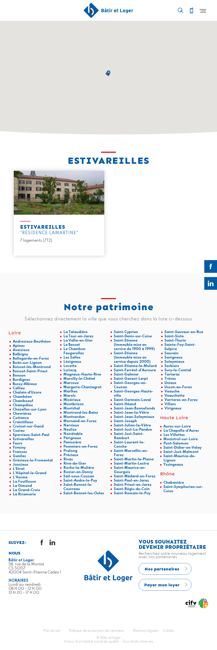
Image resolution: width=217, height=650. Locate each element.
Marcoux (71, 383)
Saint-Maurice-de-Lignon (179, 458)
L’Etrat (19, 469)
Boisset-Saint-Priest (30, 371)
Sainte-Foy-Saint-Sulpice (180, 347)
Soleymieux (174, 362)
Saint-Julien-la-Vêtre (132, 425)
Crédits (168, 631)
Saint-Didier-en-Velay (182, 448)
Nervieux (71, 425)
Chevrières (22, 414)
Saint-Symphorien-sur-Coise (183, 489)
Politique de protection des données (96, 631)
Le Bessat (71, 345)
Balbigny (20, 354)
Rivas (68, 459)
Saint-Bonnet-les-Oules (83, 493)
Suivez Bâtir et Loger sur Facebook (210, 266)
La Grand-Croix (26, 490)
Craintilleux (23, 422)
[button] (108, 73)
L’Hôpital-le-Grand (29, 473)
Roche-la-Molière (78, 468)
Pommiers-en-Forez (80, 446)
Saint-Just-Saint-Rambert (129, 436)
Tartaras (172, 374)
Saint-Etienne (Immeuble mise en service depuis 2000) (132, 358)
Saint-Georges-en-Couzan (130, 385)
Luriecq (69, 370)
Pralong (70, 451)
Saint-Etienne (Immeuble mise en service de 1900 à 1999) (134, 345)
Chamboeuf (23, 401)
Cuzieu (19, 431)
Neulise (70, 429)
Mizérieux (72, 400)
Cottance (21, 418)
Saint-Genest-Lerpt (131, 379)
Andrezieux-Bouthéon (32, 341)
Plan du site (51, 631)
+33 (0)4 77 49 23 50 (191, 10)
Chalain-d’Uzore (27, 392)
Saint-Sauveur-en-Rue (183, 332)
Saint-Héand (125, 404)
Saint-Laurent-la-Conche (129, 444)
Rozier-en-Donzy (78, 472)
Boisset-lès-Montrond (32, 367)
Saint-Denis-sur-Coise (133, 336)
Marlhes (70, 391)
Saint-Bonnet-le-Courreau (77, 487)
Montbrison (73, 404)
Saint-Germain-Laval (132, 400)
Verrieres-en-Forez (181, 400)
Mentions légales (146, 631)
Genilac (19, 456)
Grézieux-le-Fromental (33, 460)
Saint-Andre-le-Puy (80, 480)
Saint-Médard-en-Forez (135, 476)
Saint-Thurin (175, 340)
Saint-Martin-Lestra (131, 463)
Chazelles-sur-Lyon (29, 409)
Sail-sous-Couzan (78, 476)
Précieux (70, 455)
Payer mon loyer (161, 584)
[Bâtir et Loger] (108, 10)
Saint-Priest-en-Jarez (133, 485)
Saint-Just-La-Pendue (133, 429)
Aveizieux (21, 350)
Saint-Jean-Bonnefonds (134, 408)
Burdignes (21, 380)
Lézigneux (72, 362)
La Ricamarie (24, 494)
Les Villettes (174, 435)
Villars (170, 404)
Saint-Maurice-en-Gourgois (130, 470)
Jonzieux (20, 464)
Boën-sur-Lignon (27, 363)
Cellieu (19, 388)
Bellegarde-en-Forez (31, 358)
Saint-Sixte (174, 336)
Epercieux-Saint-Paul (31, 435)
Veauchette (174, 396)
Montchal (71, 408)
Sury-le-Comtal (177, 370)
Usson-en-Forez (178, 387)
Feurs (17, 443)
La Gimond (22, 486)
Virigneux (172, 408)
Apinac (19, 346)
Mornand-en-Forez (80, 421)
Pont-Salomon (175, 443)
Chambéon (22, 397)
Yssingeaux (173, 464)
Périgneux (72, 438)
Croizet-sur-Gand (28, 426)
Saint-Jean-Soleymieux (134, 417)
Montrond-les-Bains (80, 413)
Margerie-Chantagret (82, 387)
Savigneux (173, 357)
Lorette (70, 366)
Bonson (19, 375)
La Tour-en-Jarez (78, 336)
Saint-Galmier (126, 374)
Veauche (171, 391)
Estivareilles (23, 439)
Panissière (72, 442)
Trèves (170, 379)
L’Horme (20, 477)
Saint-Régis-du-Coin (132, 489)
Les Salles (72, 357)
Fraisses (20, 452)
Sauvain (171, 353)
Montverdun (74, 417)
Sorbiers (171, 366)
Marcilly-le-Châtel (79, 379)
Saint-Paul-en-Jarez (131, 480)
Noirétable (73, 434)
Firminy (19, 448)
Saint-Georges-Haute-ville (133, 394)
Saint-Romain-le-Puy (132, 493)
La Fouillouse (24, 481)
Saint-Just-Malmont (181, 452)
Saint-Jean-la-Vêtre (131, 413)
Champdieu (23, 405)
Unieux (170, 383)
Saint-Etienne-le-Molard (135, 366)
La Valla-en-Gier (78, 340)
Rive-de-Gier (74, 463)
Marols (69, 396)
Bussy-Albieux (25, 384)
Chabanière (173, 483)
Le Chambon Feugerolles (74, 351)
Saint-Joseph (125, 421)
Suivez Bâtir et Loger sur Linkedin (210, 283)
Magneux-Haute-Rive (82, 374)
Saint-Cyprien (126, 332)
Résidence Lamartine (59, 213)
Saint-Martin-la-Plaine (134, 459)
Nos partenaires (162, 569)
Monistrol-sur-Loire (180, 439)
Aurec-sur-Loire (177, 426)
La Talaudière (75, 332)
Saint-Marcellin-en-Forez (131, 453)
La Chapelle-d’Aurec (181, 431)
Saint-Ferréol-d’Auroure (135, 370)
